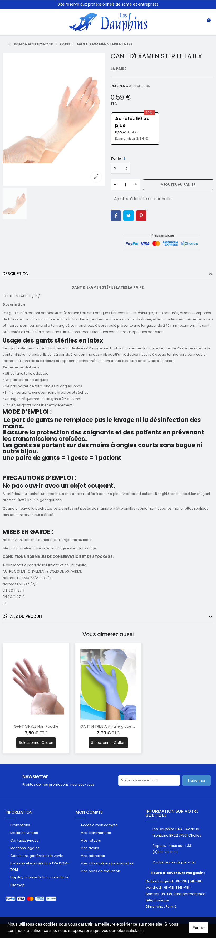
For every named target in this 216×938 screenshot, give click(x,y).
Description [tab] (15, 273)
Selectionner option (36, 742)
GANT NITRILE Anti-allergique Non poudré (117, 726)
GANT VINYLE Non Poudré (36, 726)
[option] (54, 119)
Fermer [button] (199, 927)
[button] (143, 931)
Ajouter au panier (178, 184)
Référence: (121, 85)
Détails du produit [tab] (22, 616)
